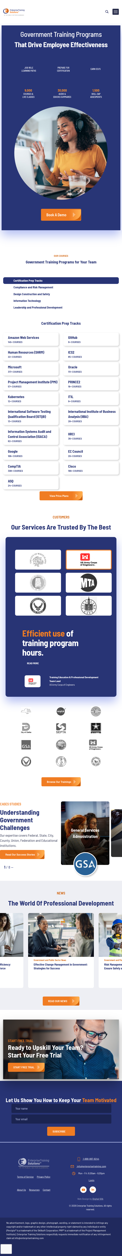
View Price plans (59, 495)
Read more (33, 663)
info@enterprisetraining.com (91, 1166)
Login (91, 1180)
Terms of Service (25, 1176)
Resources (34, 1189)
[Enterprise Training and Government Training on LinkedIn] (93, 1189)
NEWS (61, 893)
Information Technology (27, 300)
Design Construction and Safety (32, 294)
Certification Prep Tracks (28, 280)
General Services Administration (85, 833)
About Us (21, 1189)
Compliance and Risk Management (33, 287)
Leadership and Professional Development (38, 307)
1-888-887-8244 (90, 1158)
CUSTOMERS (61, 517)
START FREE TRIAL (23, 1067)
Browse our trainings (59, 781)
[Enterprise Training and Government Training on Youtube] (84, 1189)
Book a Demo (56, 214)
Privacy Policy (43, 1176)
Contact (46, 1189)
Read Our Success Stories (20, 854)
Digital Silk (97, 1198)
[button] (19, 867)
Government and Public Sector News (50, 960)
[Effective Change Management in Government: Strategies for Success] (61, 935)
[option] (61, 952)
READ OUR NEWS (57, 1001)
